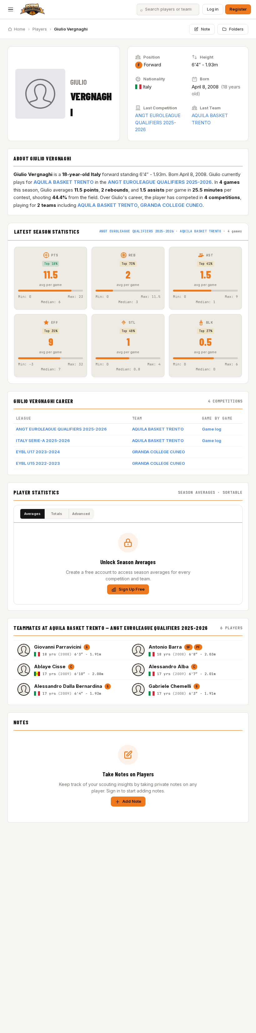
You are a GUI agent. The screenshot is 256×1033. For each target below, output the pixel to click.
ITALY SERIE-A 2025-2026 (43, 440)
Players (39, 28)
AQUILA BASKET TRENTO (63, 182)
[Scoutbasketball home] (32, 9)
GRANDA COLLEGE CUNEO (171, 205)
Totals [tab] (56, 514)
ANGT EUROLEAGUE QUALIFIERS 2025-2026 (157, 122)
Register (238, 9)
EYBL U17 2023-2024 (38, 451)
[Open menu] (10, 9)
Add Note (131, 801)
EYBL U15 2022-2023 (38, 463)
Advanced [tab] (81, 514)
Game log (211, 428)
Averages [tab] (32, 514)
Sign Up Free (132, 589)
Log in (213, 9)
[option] (70, 650)
